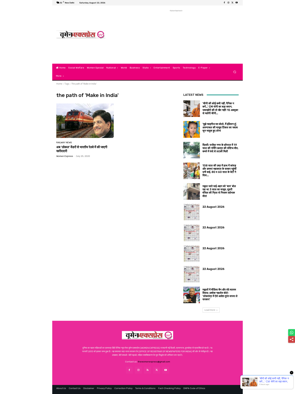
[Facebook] (224, 3)
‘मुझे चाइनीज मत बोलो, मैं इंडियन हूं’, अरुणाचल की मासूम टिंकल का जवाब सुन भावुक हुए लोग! (220, 127)
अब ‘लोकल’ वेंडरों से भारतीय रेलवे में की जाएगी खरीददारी (81, 149)
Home (59, 83)
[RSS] (147, 370)
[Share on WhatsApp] (291, 332)
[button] (235, 72)
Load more (210, 309)
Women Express (64, 156)
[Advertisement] (176, 36)
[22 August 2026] (191, 212)
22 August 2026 (213, 206)
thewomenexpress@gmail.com (154, 361)
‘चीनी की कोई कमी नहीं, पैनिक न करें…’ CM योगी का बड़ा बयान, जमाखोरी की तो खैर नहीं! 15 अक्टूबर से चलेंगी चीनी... (220, 108)
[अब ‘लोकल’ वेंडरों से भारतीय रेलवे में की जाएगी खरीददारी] (85, 120)
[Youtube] (237, 3)
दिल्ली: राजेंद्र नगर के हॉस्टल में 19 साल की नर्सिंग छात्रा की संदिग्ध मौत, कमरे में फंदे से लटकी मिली (220, 148)
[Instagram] (228, 3)
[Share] (291, 339)
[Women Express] (80, 35)
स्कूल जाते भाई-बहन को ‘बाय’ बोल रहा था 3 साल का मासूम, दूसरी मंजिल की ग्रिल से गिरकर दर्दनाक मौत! (219, 191)
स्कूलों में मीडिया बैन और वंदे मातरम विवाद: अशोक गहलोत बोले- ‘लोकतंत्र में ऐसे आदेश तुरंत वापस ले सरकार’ (219, 294)
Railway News (64, 142)
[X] (232, 3)
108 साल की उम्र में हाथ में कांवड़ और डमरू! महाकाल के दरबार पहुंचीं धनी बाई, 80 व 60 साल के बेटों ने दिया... (219, 170)
